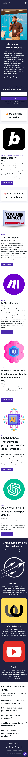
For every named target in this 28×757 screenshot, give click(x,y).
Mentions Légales (12, 743)
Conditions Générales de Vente (14, 750)
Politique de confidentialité (14, 753)
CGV (18, 743)
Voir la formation (7, 182)
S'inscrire (14, 98)
